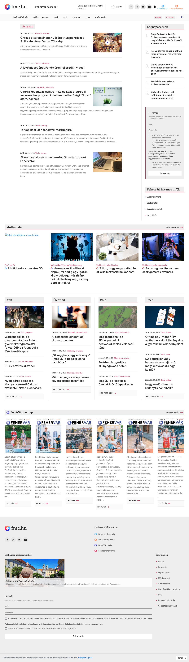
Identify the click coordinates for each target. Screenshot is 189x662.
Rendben (182, 658)
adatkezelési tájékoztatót (170, 165)
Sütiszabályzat (85, 658)
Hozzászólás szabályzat (169, 589)
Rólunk (161, 561)
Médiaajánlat (164, 578)
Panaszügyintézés (166, 600)
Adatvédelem (164, 583)
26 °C (119, 7)
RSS (160, 595)
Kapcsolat (162, 567)
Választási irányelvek (167, 606)
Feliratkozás (165, 173)
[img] (16, 7)
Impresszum (163, 572)
